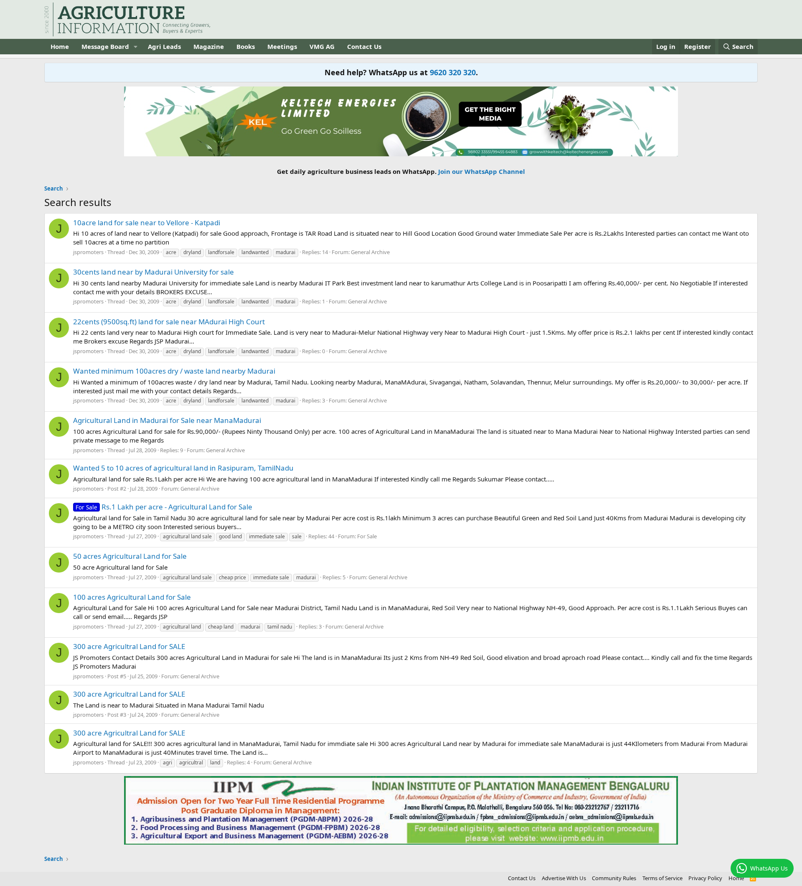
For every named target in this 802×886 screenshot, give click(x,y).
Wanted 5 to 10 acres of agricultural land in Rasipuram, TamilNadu (183, 468)
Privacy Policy (705, 878)
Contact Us (364, 46)
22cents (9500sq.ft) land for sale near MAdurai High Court (169, 321)
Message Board (105, 46)
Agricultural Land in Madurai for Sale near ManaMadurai (167, 420)
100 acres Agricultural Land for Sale (132, 597)
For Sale (367, 536)
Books (245, 46)
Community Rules (614, 878)
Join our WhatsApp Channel (481, 171)
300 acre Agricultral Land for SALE (129, 646)
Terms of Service (662, 878)
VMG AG (322, 46)
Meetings (282, 46)
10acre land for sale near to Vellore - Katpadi (146, 222)
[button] (136, 46)
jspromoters (88, 252)
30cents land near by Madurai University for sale (153, 272)
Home (60, 46)
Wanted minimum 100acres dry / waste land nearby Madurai (174, 371)
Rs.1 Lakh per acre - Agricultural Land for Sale (164, 507)
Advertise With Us (564, 878)
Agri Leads (164, 46)
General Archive (370, 252)
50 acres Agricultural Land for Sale (130, 556)
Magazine (208, 46)
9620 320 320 (453, 72)
